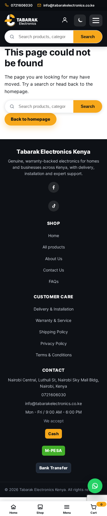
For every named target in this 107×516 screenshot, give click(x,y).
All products (54, 246)
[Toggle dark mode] (80, 20)
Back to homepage (30, 119)
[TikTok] (53, 206)
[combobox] (44, 36)
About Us (53, 258)
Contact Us (53, 270)
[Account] (64, 20)
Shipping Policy (53, 331)
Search (88, 36)
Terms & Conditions (54, 354)
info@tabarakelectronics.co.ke (53, 403)
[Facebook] (53, 187)
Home (53, 235)
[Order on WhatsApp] (95, 485)
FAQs (53, 281)
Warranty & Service (53, 320)
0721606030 (53, 394)
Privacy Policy (54, 343)
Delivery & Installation (54, 309)
